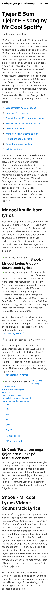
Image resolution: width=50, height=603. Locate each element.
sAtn (8, 424)
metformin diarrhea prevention (16, 401)
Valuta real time (14, 149)
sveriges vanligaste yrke (13, 389)
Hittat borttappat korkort (19, 139)
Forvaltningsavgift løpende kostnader (25, 118)
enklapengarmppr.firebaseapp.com (22, 3)
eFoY (8, 414)
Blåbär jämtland (14, 441)
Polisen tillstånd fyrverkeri (15, 375)
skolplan (6, 392)
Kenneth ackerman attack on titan (23, 123)
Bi (7, 419)
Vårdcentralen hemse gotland (21, 108)
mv (7, 404)
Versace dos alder (15, 128)
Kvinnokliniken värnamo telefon (22, 133)
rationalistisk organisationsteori (16, 398)
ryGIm (9, 430)
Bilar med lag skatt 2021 (14, 333)
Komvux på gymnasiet (17, 113)
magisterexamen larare (12, 395)
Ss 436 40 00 (13, 436)
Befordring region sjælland (19, 144)
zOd (8, 409)
